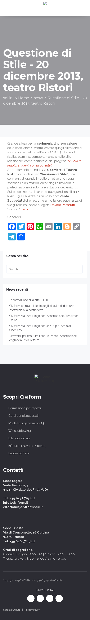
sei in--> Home (16, 98)
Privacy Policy (32, 610)
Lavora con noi (19, 453)
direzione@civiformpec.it (23, 507)
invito (24, 209)
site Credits (56, 580)
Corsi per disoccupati (23, 416)
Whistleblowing (19, 431)
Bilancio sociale (19, 438)
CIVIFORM (24, 580)
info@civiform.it (15, 502)
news (38, 98)
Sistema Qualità (11, 610)
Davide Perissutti (62, 205)
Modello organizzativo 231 (26, 423)
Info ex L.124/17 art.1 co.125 (27, 446)
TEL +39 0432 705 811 (19, 498)
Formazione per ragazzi (25, 408)
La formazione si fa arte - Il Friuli (30, 300)
